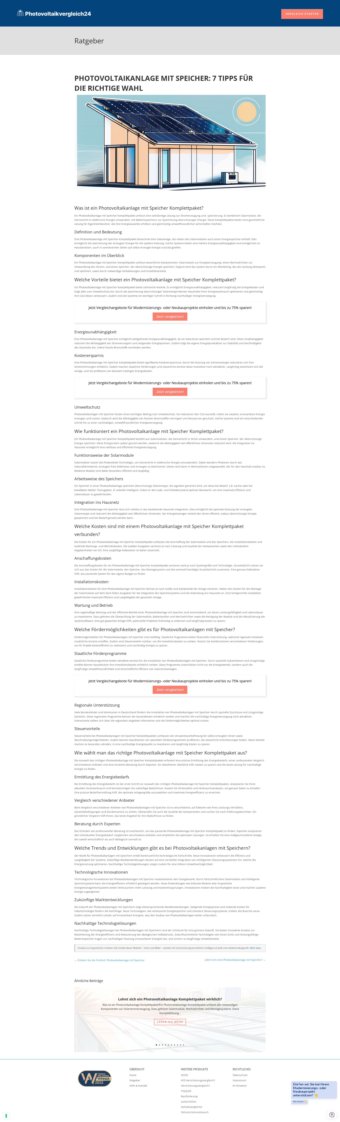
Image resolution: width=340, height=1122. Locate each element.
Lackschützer (188, 1101)
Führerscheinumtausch (195, 1112)
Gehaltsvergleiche (191, 1107)
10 (183, 1045)
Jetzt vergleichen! (170, 316)
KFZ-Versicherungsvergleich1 (198, 1080)
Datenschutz (240, 1075)
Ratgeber (134, 1080)
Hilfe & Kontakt (138, 1085)
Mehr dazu (255, 947)
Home (132, 1075)
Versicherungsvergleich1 (195, 1085)
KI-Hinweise (240, 1085)
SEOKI (184, 1075)
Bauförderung (189, 1096)
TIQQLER (186, 1091)
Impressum (239, 1080)
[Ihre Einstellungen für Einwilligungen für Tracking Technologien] (6, 1115)
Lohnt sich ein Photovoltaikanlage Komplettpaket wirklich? (170, 999)
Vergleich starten (302, 13)
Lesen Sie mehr (170, 1021)
